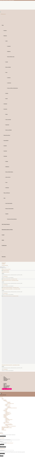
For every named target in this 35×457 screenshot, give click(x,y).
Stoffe (4, 423)
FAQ (4, 376)
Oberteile (6, 93)
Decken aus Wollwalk (8, 413)
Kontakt (3, 234)
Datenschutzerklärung (7, 385)
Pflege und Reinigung (7, 192)
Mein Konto (5, 378)
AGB (4, 384)
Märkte (3, 240)
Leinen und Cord (7, 177)
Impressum (5, 387)
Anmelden (2, 444)
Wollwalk (6, 161)
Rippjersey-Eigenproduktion (9, 208)
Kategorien (4, 262)
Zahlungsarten (6, 379)
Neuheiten (5, 30)
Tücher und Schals (8, 119)
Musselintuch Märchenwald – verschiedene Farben (10, 280)
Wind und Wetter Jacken (10, 56)
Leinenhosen (9, 82)
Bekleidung (5, 35)
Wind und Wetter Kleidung (8, 419)
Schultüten (5, 145)
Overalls (6, 404)
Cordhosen (8, 77)
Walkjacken (9, 51)
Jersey (6, 182)
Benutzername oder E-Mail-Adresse (5, 439)
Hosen (6, 72)
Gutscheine (5, 416)
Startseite (5, 383)
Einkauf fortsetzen (3, 436)
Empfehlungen (4, 245)
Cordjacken (9, 46)
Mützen (6, 114)
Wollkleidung (7, 166)
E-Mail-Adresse (2, 450)
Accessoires (5, 410)
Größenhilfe (5, 380)
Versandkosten (5, 276)
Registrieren (2, 453)
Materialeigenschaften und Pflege (7, 229)
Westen (6, 98)
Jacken (6, 401)
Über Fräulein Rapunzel (6, 224)
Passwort (1, 441)
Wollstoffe (6, 213)
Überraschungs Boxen (7, 135)
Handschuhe (7, 124)
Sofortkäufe (5, 156)
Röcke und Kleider (8, 67)
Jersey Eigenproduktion (8, 203)
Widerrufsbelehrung (6, 386)
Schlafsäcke (5, 103)
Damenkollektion (6, 140)
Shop (3, 25)
